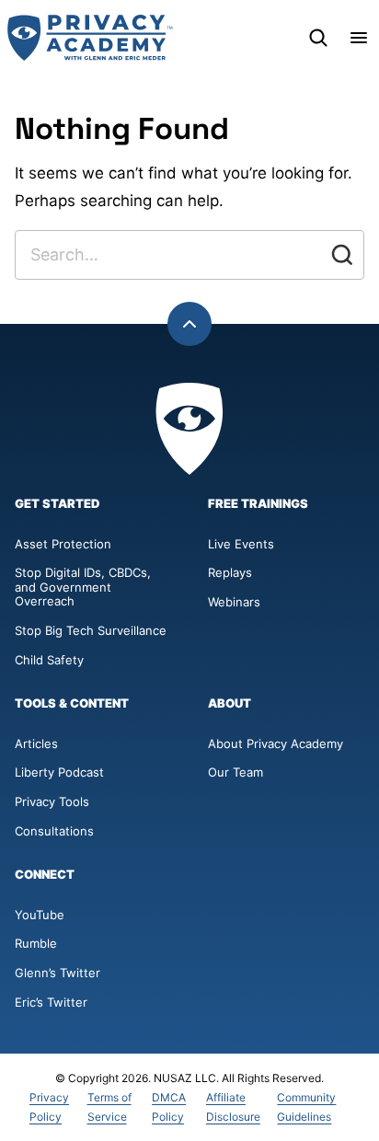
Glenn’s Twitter (57, 972)
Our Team (235, 772)
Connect (45, 875)
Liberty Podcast (59, 772)
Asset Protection (63, 543)
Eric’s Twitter (51, 1002)
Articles (36, 743)
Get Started (57, 504)
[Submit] (342, 255)
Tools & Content (72, 703)
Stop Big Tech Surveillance (91, 630)
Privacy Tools (52, 801)
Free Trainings (258, 504)
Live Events (241, 543)
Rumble (36, 943)
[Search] (318, 37)
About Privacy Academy (275, 743)
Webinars (234, 601)
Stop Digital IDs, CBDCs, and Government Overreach (83, 586)
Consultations (54, 831)
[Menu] (359, 37)
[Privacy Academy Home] (90, 38)
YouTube (39, 914)
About (229, 703)
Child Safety (49, 659)
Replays (230, 572)
